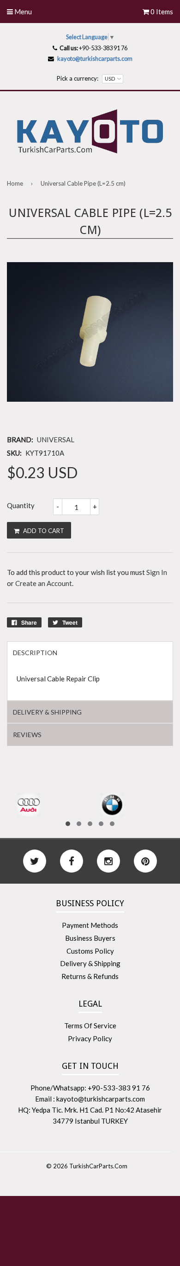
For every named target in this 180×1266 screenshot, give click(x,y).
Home (15, 183)
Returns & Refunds (90, 976)
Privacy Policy (90, 1038)
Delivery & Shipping (90, 963)
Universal (55, 439)
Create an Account (43, 583)
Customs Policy (90, 951)
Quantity (21, 505)
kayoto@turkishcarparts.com (94, 58)
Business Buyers (90, 938)
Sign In (156, 572)
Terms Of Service (90, 1025)
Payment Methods (90, 925)
